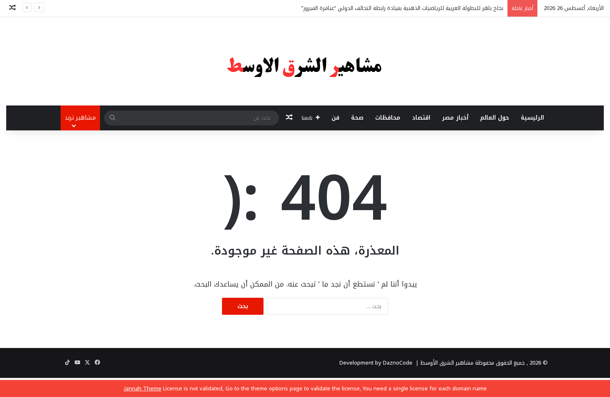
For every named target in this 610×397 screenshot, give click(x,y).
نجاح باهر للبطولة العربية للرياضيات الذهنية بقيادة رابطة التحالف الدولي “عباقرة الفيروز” (402, 8)
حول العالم (494, 117)
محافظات (387, 117)
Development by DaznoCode (375, 363)
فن (335, 117)
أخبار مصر (455, 117)
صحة (357, 117)
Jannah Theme (142, 388)
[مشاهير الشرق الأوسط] (305, 61)
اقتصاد (421, 117)
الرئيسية (532, 117)
